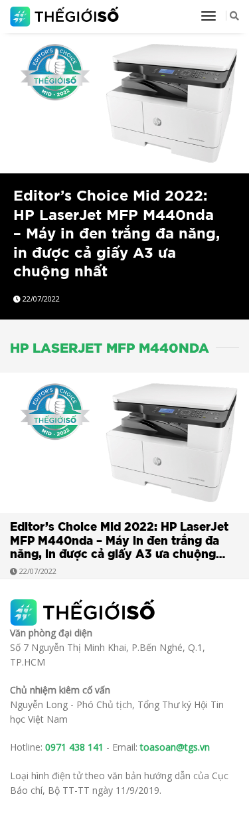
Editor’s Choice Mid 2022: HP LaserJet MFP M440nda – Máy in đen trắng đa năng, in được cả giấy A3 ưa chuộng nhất (116, 234)
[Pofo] (66, 17)
